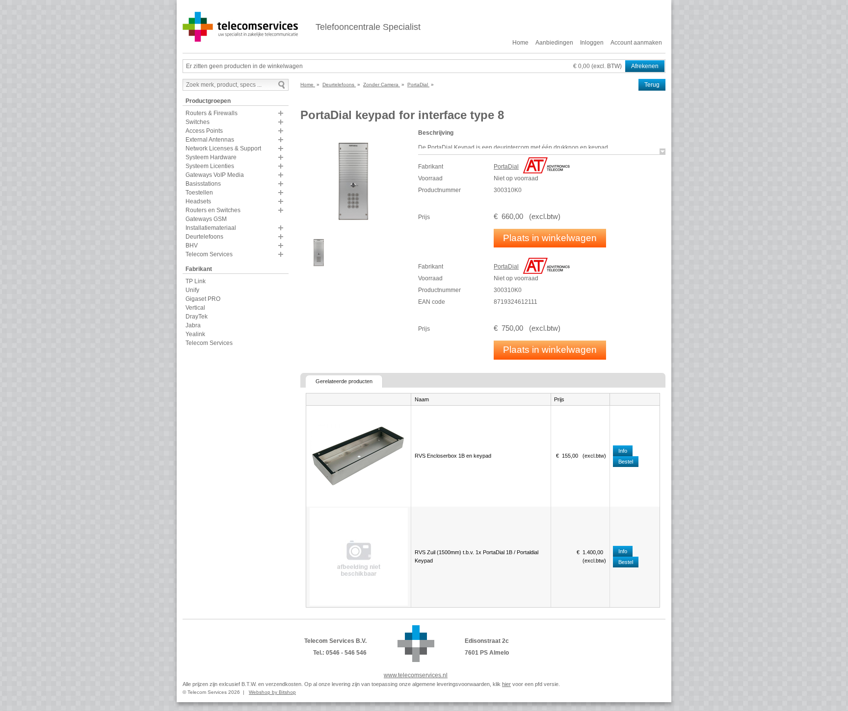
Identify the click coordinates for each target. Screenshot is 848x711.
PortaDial (506, 166)
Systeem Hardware (211, 157)
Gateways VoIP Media (215, 175)
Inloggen (592, 42)
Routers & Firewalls (212, 113)
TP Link (196, 281)
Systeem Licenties (210, 166)
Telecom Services (209, 254)
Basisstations (203, 183)
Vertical (195, 307)
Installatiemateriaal (211, 227)
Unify (192, 290)
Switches (198, 122)
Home (520, 42)
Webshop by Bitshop (272, 692)
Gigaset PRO (203, 298)
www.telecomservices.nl (416, 675)
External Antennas (210, 139)
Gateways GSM (206, 219)
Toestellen (199, 192)
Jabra (193, 325)
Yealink (195, 334)
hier (506, 684)
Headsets (198, 201)
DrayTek (197, 316)
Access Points (204, 130)
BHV (192, 245)
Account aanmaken (636, 42)
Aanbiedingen (554, 42)
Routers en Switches (213, 210)
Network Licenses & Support (223, 148)
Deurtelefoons (204, 236)
